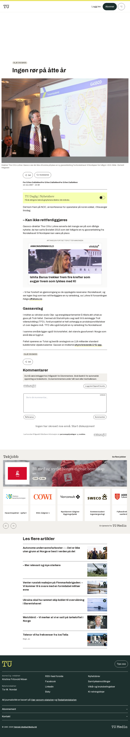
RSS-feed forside (54, 676)
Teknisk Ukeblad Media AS (25, 727)
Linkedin (49, 686)
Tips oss (121, 664)
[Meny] (121, 6)
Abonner (109, 6)
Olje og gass (19, 63)
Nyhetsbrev (94, 676)
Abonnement (9, 709)
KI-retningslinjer (96, 691)
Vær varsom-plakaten (42, 700)
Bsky (47, 691)
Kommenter (44, 175)
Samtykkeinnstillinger (99, 681)
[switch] (102, 197)
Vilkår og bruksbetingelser (101, 686)
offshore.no (35, 299)
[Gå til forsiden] (6, 7)
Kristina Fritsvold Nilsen (14, 679)
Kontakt (6, 716)
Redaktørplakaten (67, 700)
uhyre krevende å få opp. (88, 345)
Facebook (50, 681)
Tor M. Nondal (9, 689)
